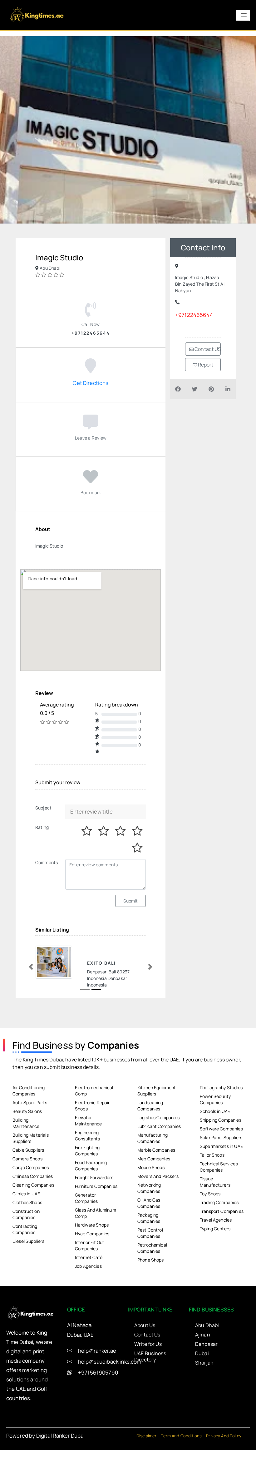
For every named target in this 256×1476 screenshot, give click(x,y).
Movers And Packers (158, 1208)
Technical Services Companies (219, 1198)
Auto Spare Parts (29, 1134)
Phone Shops (150, 1291)
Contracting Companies (24, 1261)
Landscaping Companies (150, 1137)
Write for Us (148, 1375)
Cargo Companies (30, 1199)
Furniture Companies (96, 1218)
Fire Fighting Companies (87, 1182)
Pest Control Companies (150, 1264)
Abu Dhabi (207, 1356)
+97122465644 (194, 314)
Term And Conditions (181, 1467)
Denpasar (206, 1375)
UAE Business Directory (150, 1388)
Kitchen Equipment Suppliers (156, 1122)
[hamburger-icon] (243, 15)
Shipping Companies (220, 1151)
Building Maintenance (26, 1155)
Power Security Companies (215, 1131)
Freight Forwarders (94, 1209)
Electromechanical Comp (94, 1122)
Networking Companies (149, 1219)
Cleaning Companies (33, 1216)
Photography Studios (221, 1119)
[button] (31, 983)
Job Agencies (88, 1298)
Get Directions (90, 382)
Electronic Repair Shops (92, 1137)
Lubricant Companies (159, 1158)
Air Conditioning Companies (28, 1122)
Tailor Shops (212, 1186)
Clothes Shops (27, 1234)
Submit (130, 901)
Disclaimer (146, 1467)
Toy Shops (210, 1225)
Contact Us (147, 1366)
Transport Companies (222, 1243)
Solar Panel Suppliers (221, 1169)
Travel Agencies (216, 1251)
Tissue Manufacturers (215, 1213)
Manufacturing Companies (152, 1170)
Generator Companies (86, 1229)
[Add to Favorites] (90, 480)
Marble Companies (156, 1181)
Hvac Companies (92, 1265)
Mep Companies (153, 1190)
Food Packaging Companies (91, 1197)
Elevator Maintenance (88, 1152)
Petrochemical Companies (152, 1279)
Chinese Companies (32, 1208)
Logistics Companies (158, 1149)
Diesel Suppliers (28, 1273)
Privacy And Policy (223, 1467)
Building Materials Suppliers (30, 1170)
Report (205, 364)
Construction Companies (26, 1246)
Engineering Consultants (87, 1167)
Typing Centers (215, 1260)
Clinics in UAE (26, 1225)
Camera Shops (27, 1190)
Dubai (202, 1384)
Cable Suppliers (28, 1181)
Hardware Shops (92, 1256)
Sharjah (204, 1394)
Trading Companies (219, 1234)
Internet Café (88, 1289)
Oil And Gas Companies (148, 1234)
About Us (144, 1356)
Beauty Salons (27, 1143)
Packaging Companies (148, 1249)
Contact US (207, 349)
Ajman (202, 1366)
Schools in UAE (215, 1143)
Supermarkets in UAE (221, 1178)
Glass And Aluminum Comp (95, 1244)
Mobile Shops (151, 1199)
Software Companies (221, 1160)
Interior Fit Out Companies (89, 1277)
